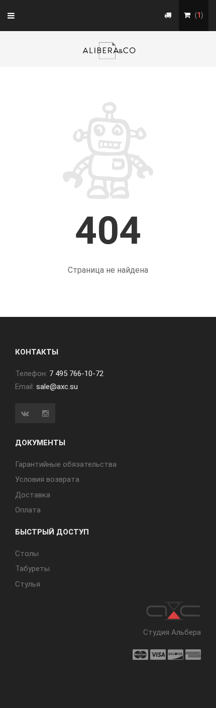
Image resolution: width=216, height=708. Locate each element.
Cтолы (27, 553)
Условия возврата (47, 479)
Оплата (28, 509)
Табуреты (32, 568)
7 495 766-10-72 (76, 373)
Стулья (27, 584)
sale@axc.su (57, 386)
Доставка (32, 494)
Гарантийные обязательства (66, 464)
